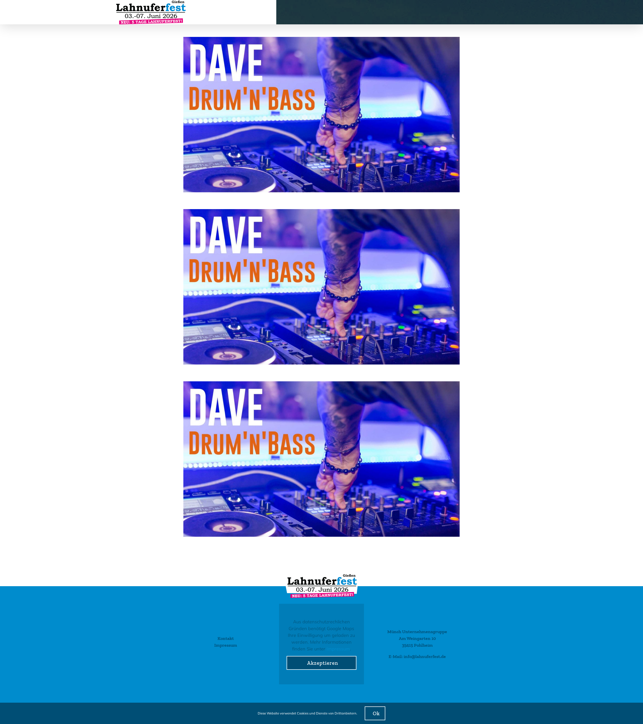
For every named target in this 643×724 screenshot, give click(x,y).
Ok (376, 713)
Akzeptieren (322, 663)
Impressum (338, 649)
